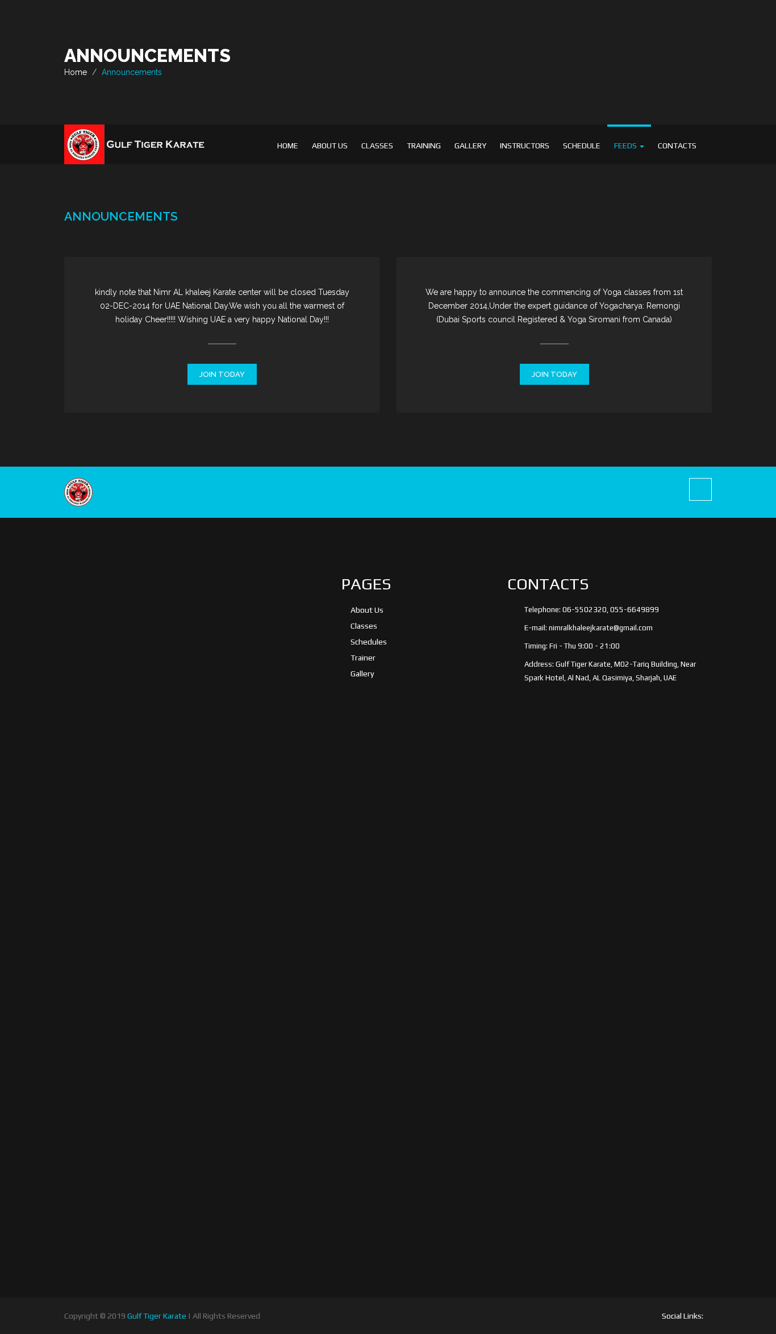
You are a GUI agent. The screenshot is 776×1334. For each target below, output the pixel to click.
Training (424, 145)
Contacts (677, 145)
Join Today (222, 374)
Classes (377, 145)
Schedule (581, 145)
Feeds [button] (626, 145)
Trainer (363, 657)
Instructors (524, 145)
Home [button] (75, 72)
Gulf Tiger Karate (156, 1315)
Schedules (369, 641)
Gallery (470, 145)
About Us (330, 145)
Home (287, 145)
